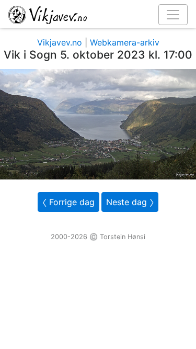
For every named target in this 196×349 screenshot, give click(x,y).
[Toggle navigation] (173, 14)
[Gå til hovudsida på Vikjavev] (93, 14)
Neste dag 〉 (130, 202)
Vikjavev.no (59, 42)
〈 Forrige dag (68, 202)
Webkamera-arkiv (124, 42)
